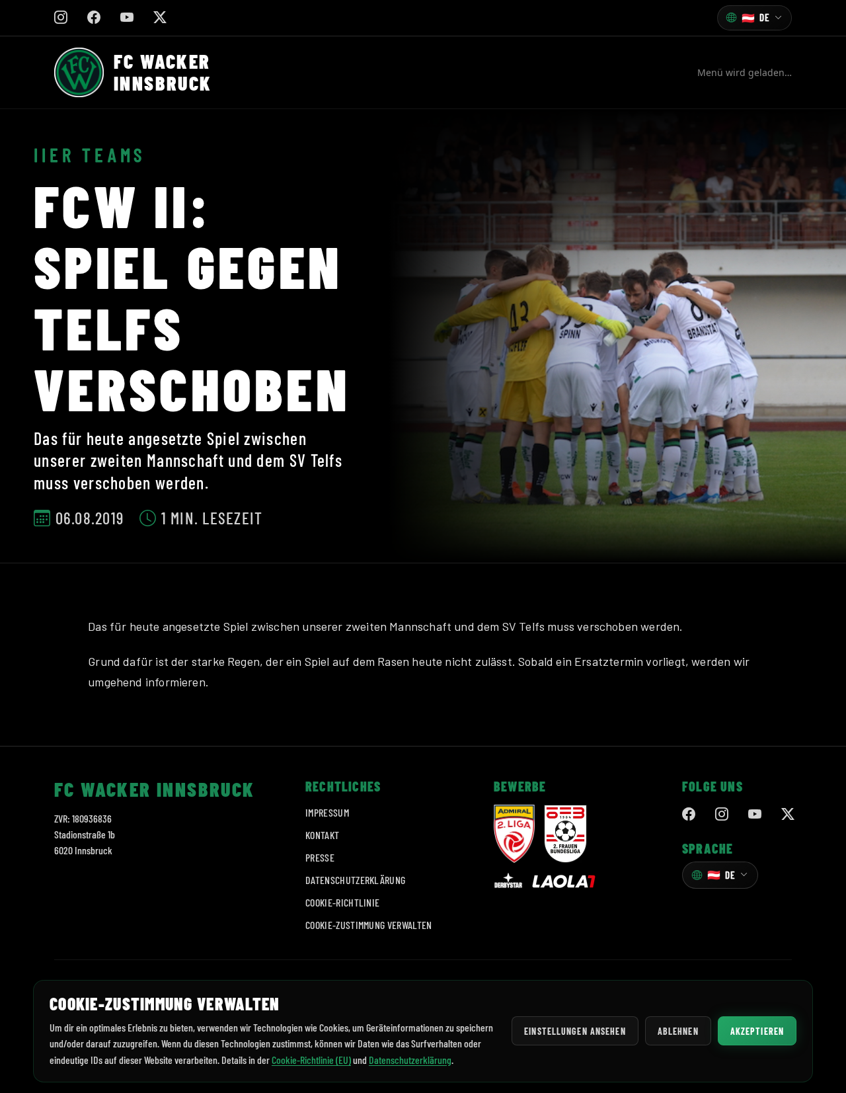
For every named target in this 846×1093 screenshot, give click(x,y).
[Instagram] (721, 815)
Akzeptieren (757, 1031)
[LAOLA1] (564, 881)
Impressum (327, 812)
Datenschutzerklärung (355, 879)
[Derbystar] (508, 881)
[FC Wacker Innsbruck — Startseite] (79, 72)
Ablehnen (678, 1031)
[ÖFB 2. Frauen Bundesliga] (565, 834)
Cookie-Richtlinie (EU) (311, 1059)
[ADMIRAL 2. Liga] (514, 834)
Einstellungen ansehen (575, 1031)
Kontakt (322, 835)
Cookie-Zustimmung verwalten (368, 924)
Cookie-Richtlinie (342, 902)
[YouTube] (754, 815)
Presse (319, 857)
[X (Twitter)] (787, 815)
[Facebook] (688, 815)
